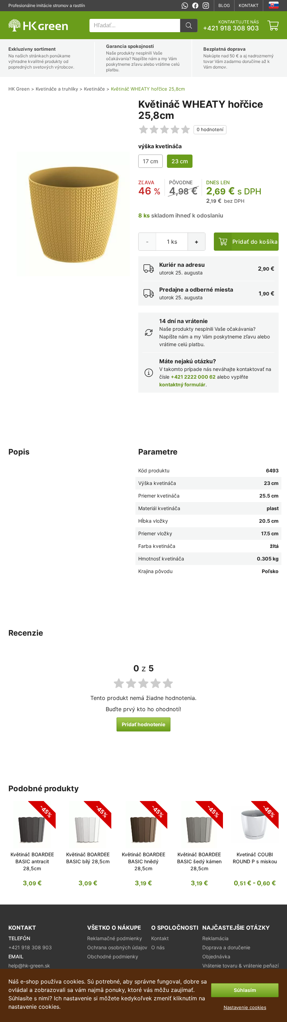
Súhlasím (245, 990)
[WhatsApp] (185, 5)
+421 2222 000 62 (193, 377)
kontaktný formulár (182, 384)
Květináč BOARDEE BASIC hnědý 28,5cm (143, 861)
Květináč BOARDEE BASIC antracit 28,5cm (32, 861)
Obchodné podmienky (112, 956)
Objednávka (216, 956)
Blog (224, 5)
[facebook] (195, 5)
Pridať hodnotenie (143, 724)
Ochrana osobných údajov (117, 947)
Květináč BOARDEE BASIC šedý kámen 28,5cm (199, 861)
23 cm (180, 161)
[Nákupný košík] (273, 25)
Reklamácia (215, 938)
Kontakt (249, 5)
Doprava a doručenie (226, 947)
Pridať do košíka (255, 241)
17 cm (150, 161)
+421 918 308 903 (231, 28)
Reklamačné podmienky (114, 938)
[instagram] (206, 5)
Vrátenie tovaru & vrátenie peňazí (240, 966)
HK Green (17, 14)
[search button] (188, 25)
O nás (157, 947)
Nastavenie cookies (245, 1007)
